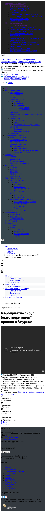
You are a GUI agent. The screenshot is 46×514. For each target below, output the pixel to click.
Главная (8, 467)
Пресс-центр (10, 484)
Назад (4, 422)
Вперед (4, 424)
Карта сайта (10, 488)
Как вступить (10, 473)
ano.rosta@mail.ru (10, 77)
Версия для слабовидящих (15, 79)
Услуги (8, 478)
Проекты (9, 476)
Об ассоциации (11, 469)
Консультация (23, 77)
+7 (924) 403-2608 (11, 74)
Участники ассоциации (14, 471)
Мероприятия (11, 482)
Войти (10, 83)
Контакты (9, 486)
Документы (10, 480)
